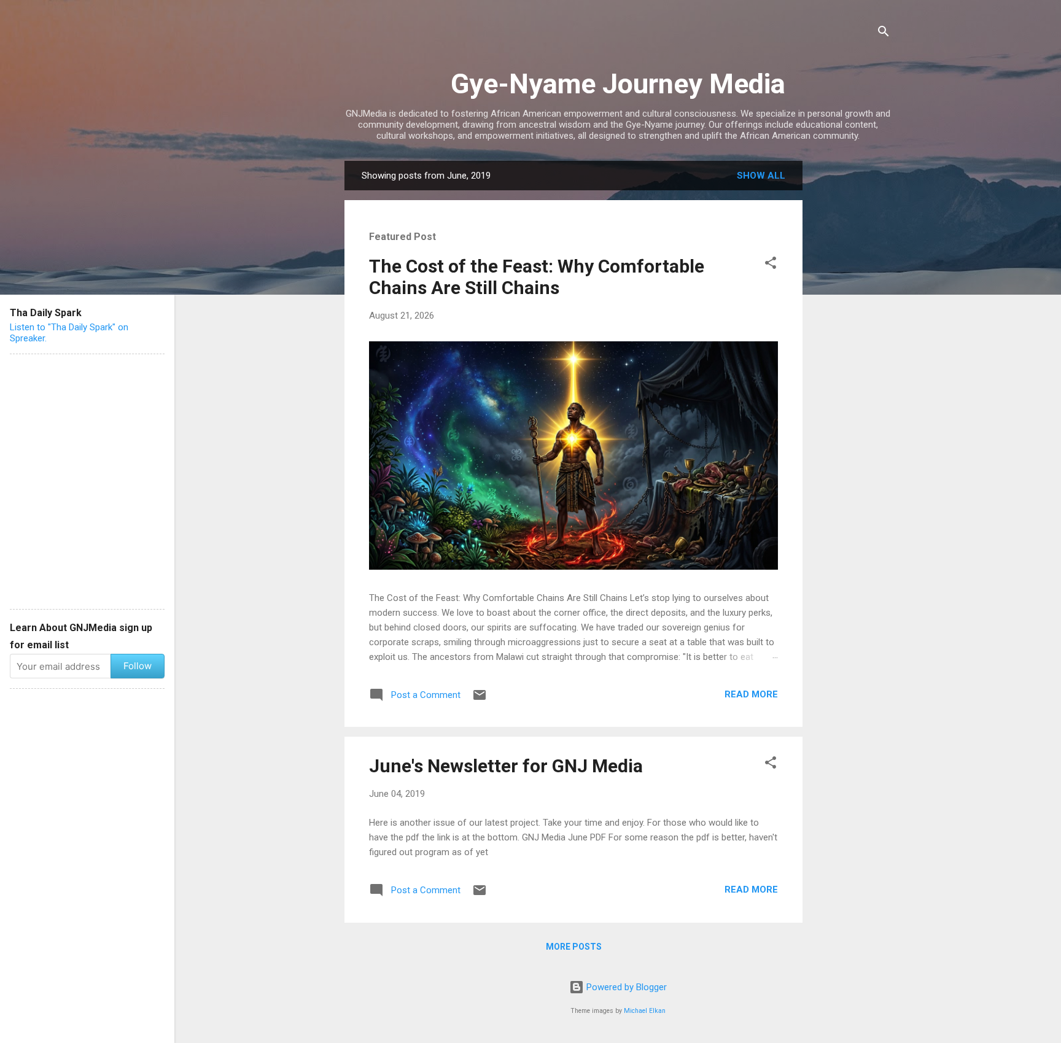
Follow (137, 666)
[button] (770, 264)
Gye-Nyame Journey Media (618, 84)
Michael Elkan (645, 1011)
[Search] (883, 33)
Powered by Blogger (625, 987)
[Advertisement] (851, 345)
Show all (761, 175)
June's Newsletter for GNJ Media (506, 766)
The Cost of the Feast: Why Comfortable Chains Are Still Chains (536, 276)
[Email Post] (479, 699)
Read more (751, 694)
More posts (574, 947)
